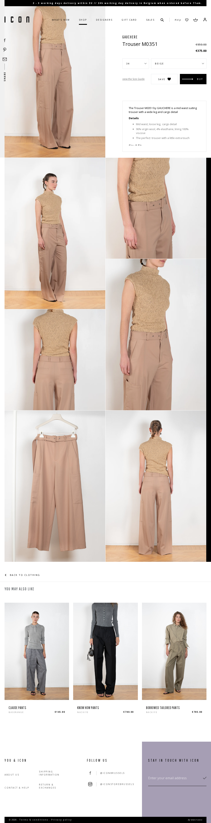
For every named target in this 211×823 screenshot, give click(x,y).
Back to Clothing (24, 574)
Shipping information (49, 773)
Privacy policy (61, 819)
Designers (104, 19)
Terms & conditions (33, 819)
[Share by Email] (5, 59)
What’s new (61, 19)
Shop (83, 19)
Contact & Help (17, 787)
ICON (17, 20)
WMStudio (196, 819)
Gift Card (129, 19)
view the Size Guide (133, 79)
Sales (150, 19)
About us (12, 774)
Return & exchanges (47, 786)
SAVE (161, 79)
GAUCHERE (130, 37)
